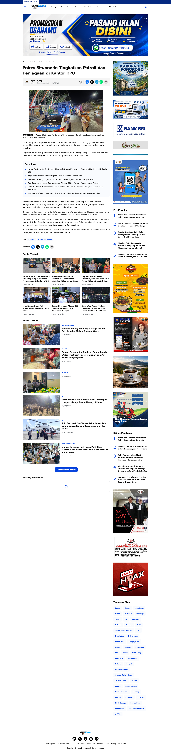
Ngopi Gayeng (82, 748)
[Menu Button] (25, 7)
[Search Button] (146, 7)
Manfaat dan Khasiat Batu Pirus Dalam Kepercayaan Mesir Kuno (132, 255)
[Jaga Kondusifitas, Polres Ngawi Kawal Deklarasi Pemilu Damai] (36, 295)
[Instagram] (74, 739)
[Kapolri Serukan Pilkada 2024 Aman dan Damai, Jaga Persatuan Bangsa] (66, 295)
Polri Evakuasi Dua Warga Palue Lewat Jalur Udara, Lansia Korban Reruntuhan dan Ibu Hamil (84, 426)
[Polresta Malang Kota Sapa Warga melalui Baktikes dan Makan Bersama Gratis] (41, 334)
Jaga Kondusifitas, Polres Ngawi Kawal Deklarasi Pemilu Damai (56, 175)
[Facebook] (87, 82)
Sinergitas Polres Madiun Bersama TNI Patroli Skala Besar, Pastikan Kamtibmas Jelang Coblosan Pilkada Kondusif (94, 308)
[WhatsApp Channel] (97, 739)
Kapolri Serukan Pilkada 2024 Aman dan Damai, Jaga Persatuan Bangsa (65, 308)
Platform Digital (103, 744)
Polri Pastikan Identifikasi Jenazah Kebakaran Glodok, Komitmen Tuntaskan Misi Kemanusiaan (130, 457)
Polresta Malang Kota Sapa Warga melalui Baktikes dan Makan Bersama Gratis (83, 330)
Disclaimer (81, 744)
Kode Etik (91, 744)
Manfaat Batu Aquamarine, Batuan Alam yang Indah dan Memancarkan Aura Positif (131, 245)
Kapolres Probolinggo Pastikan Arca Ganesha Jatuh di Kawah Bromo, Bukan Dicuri (132, 479)
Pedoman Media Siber (66, 744)
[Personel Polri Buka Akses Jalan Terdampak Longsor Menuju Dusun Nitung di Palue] (41, 405)
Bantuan (65, 373)
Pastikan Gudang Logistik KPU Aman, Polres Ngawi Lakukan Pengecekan (61, 179)
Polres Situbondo (45, 239)
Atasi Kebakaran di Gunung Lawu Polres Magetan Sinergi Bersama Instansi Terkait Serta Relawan (132, 468)
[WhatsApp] (101, 82)
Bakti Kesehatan (68, 325)
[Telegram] (97, 82)
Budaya (54, 7)
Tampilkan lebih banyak (66, 469)
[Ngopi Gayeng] (38, 7)
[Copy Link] (106, 82)
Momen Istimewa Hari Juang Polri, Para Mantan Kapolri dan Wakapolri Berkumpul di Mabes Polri (85, 450)
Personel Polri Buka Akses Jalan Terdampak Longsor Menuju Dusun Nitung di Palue (84, 401)
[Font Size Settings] (80, 82)
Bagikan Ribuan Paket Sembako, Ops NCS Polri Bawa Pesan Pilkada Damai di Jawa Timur (95, 278)
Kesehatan (101, 7)
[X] (92, 82)
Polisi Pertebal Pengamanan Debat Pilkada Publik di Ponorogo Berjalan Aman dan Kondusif (65, 188)
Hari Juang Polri (68, 444)
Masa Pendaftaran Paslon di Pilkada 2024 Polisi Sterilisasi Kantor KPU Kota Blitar (64, 193)
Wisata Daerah (115, 7)
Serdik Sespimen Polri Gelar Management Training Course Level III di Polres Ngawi (131, 234)
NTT (63, 396)
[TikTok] (85, 739)
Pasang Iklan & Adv (118, 744)
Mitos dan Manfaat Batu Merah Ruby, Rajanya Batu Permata (132, 216)
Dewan (78, 7)
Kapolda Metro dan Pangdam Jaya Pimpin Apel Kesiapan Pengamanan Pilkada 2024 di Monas (36, 278)
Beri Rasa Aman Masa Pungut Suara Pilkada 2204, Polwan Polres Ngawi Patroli (63, 183)
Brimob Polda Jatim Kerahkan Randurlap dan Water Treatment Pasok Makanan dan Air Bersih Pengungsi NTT (85, 355)
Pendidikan (88, 7)
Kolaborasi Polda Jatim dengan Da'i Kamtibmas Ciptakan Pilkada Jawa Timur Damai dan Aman (65, 278)
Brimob (64, 349)
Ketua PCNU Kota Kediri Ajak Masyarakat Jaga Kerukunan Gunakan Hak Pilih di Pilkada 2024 (67, 170)
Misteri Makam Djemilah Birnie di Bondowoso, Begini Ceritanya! (133, 224)
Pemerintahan (66, 7)
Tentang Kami (50, 744)
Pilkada (31, 239)
